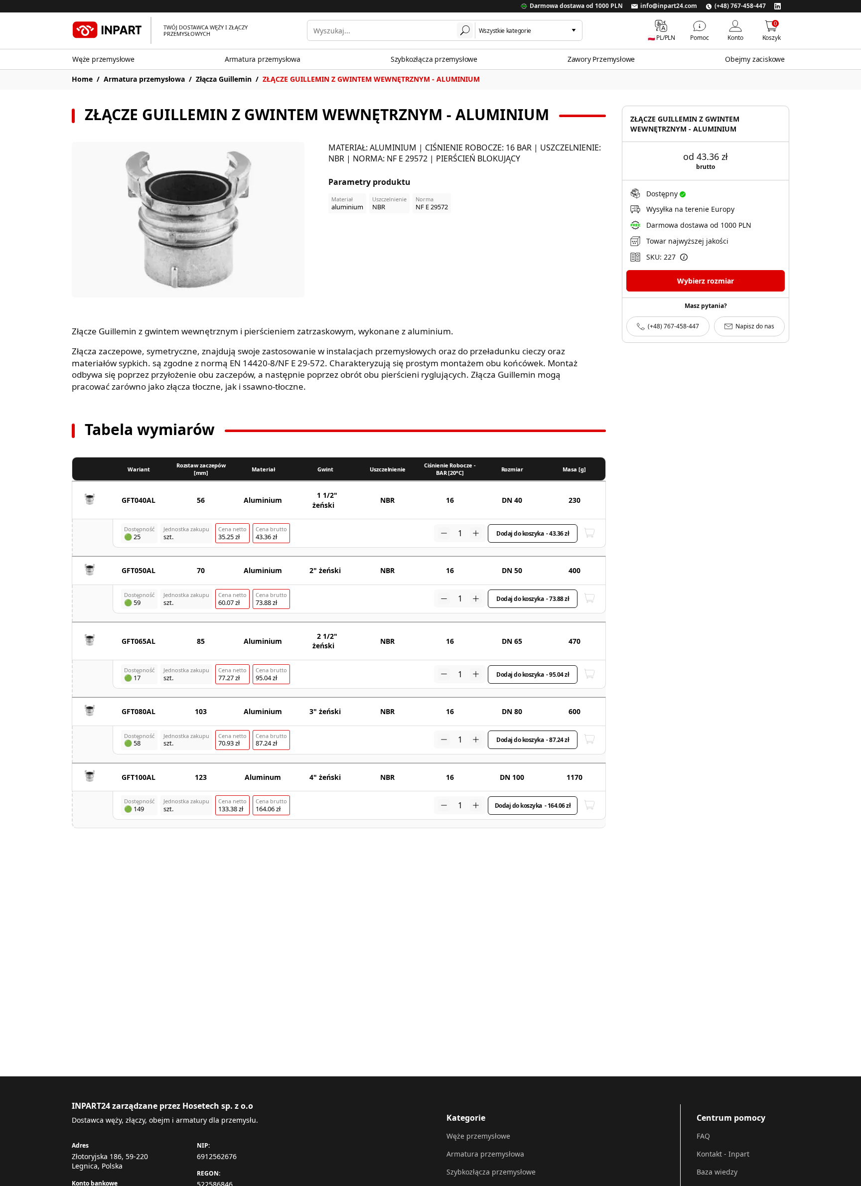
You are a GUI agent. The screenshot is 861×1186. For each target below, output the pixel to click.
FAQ (703, 1136)
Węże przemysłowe (103, 59)
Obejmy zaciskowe (755, 59)
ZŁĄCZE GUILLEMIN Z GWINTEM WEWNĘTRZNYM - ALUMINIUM (371, 79)
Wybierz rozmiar (705, 281)
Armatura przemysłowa (262, 59)
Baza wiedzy (717, 1172)
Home (82, 79)
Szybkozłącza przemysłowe (434, 59)
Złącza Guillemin (224, 79)
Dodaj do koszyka (532, 533)
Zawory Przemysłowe (601, 59)
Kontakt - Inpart (723, 1154)
